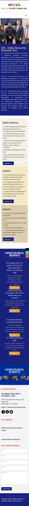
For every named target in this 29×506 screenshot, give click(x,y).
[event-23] (23, 378)
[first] (5, 378)
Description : (5, 472)
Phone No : (4, 461)
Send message (6, 488)
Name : (3, 450)
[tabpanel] (14, 31)
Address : (4, 466)
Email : (3, 455)
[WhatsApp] (27, 252)
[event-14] (14, 378)
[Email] (27, 256)
